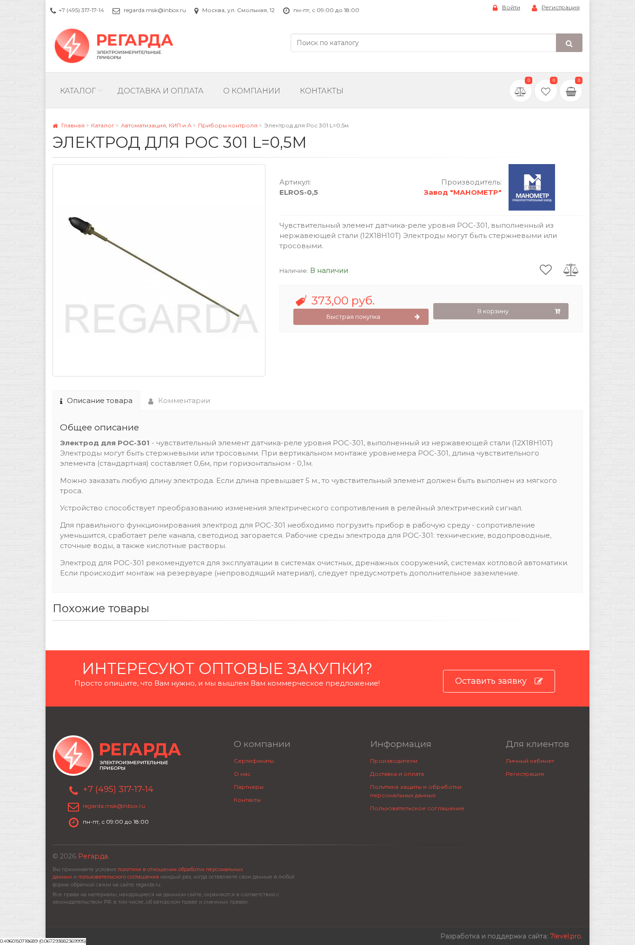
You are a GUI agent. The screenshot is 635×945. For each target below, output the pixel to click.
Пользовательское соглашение (417, 808)
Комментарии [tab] (184, 400)
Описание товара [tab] (99, 400)
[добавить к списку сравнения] (571, 269)
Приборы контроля (228, 125)
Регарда (93, 856)
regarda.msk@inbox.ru (155, 10)
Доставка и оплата (397, 773)
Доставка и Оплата (161, 90)
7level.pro (565, 936)
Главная (72, 125)
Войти (511, 7)
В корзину (493, 311)
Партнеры (249, 786)
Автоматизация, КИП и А (156, 125)
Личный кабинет (530, 760)
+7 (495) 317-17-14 (81, 10)
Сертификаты (254, 760)
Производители (393, 760)
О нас (242, 773)
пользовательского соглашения (118, 877)
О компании (251, 90)
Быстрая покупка (353, 316)
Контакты (322, 90)
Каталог (78, 90)
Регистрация (561, 7)
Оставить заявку (491, 681)
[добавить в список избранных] (546, 269)
